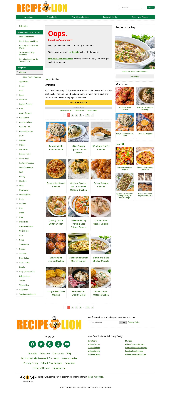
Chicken (22, 72)
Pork (21, 217)
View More (135, 77)
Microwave (23, 190)
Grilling (22, 176)
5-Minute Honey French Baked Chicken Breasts (78, 224)
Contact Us (58, 353)
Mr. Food (128, 341)
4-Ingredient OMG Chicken (56, 293)
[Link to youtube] (66, 344)
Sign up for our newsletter (60, 59)
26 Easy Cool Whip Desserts (27, 53)
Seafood (22, 253)
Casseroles (24, 118)
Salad (21, 240)
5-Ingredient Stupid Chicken (56, 185)
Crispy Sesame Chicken (101, 185)
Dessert (22, 140)
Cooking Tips (24, 127)
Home (47, 79)
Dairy (21, 136)
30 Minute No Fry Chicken (100, 148)
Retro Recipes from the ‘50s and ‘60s (28, 60)
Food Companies (26, 167)
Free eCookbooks (26, 37)
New (118, 144)
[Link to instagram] (58, 344)
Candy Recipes (25, 113)
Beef (21, 90)
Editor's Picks (24, 154)
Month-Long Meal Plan (28, 41)
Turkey (22, 281)
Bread (21, 95)
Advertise (45, 353)
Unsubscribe (59, 368)
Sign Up (122, 322)
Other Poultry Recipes (32, 77)
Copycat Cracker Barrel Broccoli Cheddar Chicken (78, 186)
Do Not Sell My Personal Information (40, 358)
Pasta (21, 199)
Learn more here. (96, 377)
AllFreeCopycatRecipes (134, 344)
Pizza (21, 213)
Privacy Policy (30, 363)
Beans (21, 86)
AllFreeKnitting (94, 348)
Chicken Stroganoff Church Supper (78, 259)
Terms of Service (41, 368)
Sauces (22, 249)
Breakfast (23, 100)
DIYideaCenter (94, 354)
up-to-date (74, 52)
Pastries (22, 204)
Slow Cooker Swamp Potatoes (145, 169)
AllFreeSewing (94, 351)
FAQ (69, 353)
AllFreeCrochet (94, 344)
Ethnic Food (24, 158)
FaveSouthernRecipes (134, 351)
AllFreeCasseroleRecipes (135, 354)
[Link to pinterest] (49, 344)
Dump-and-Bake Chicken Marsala (101, 259)
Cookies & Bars (25, 122)
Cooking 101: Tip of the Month (28, 47)
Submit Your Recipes (51, 363)
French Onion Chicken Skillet (78, 293)
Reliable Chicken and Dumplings (145, 109)
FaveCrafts (92, 341)
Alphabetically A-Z (66, 110)
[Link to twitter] (41, 344)
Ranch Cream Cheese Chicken (101, 293)
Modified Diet (24, 195)
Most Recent (80, 110)
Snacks (22, 267)
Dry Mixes (23, 149)
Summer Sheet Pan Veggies (124, 169)
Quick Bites (24, 231)
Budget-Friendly (25, 104)
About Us (32, 353)
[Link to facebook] (32, 344)
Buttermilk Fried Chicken (125, 109)
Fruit (21, 172)
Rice (21, 235)
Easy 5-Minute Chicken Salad (56, 148)
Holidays (23, 181)
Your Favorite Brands (27, 294)
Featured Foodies (26, 163)
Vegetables (24, 285)
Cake (21, 109)
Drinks (22, 145)
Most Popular (92, 110)
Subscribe (23, 26)
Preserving (23, 222)
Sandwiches (24, 244)
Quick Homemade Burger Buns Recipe (145, 195)
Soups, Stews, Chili (27, 272)
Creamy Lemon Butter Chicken (56, 222)
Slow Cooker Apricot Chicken (56, 259)
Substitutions (24, 276)
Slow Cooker (24, 262)
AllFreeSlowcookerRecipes (136, 348)
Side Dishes (24, 258)
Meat (21, 186)
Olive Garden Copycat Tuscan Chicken (78, 149)
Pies (21, 208)
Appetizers (23, 81)
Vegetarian (23, 290)
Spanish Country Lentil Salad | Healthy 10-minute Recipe (124, 196)
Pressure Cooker (26, 226)
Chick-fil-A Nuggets (145, 134)
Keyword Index (69, 358)
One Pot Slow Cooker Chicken (101, 222)
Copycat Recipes (26, 131)
